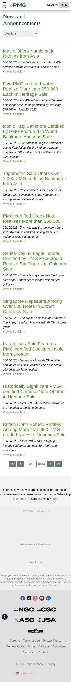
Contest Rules (15, 646)
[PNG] (44, 519)
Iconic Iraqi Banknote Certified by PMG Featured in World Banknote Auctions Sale (33, 131)
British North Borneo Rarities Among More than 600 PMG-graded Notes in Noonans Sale (34, 429)
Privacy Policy (52, 640)
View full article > (14, 71)
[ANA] (26, 519)
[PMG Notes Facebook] (22, 598)
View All (33, 562)
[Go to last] (58, 464)
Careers (14, 640)
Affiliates (44, 646)
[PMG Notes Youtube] (41, 598)
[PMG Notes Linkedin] (48, 598)
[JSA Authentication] (47, 620)
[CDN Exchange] (26, 552)
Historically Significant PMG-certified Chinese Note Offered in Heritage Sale (34, 391)
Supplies (29, 652)
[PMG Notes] (19, 5)
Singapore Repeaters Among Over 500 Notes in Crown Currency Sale (32, 306)
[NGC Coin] (24, 609)
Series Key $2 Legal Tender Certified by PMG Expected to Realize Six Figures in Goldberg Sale (35, 261)
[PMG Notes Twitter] (29, 598)
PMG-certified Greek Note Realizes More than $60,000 (31, 218)
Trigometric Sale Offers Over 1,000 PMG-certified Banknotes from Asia (35, 178)
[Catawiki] (44, 552)
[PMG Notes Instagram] (35, 598)
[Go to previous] (20, 464)
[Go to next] (50, 464)
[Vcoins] (35, 529)
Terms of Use (31, 640)
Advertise (59, 646)
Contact (43, 652)
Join (64, 5)
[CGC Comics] (46, 609)
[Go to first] (12, 464)
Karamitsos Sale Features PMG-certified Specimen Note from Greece (33, 349)
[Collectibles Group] (35, 630)
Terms (31, 646)
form (54, 498)
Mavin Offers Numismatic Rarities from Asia (28, 53)
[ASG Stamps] (25, 620)
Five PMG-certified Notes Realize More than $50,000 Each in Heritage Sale (30, 89)
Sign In (52, 5)
